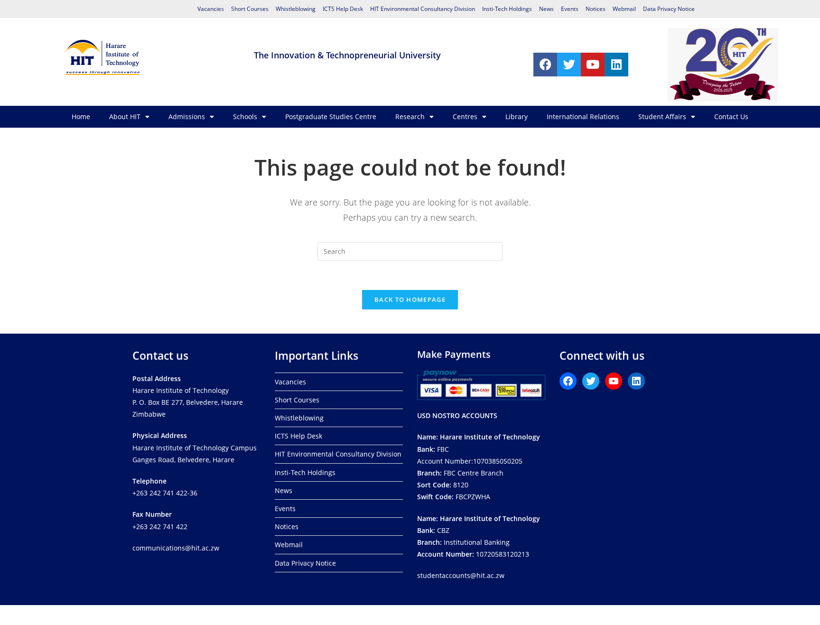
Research (410, 116)
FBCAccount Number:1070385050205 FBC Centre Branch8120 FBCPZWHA (478, 466)
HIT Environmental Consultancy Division (422, 9)
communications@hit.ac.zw (175, 547)
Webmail (624, 9)
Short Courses (250, 9)
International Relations (583, 116)
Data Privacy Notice (669, 9)
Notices (596, 9)
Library (516, 116)
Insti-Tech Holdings (507, 9)
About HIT (124, 116)
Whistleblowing (296, 9)
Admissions (186, 116)
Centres (465, 116)
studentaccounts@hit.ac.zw (460, 575)
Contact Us (731, 116)
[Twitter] (569, 64)
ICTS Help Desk (343, 9)
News (546, 9)
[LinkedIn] (636, 381)
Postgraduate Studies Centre (330, 116)
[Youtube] (593, 64)
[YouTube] (613, 381)
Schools (245, 116)
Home (81, 116)
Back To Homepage (410, 299)
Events (569, 9)
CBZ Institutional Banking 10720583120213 (478, 536)
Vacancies (210, 9)
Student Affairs (662, 116)
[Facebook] (545, 64)
